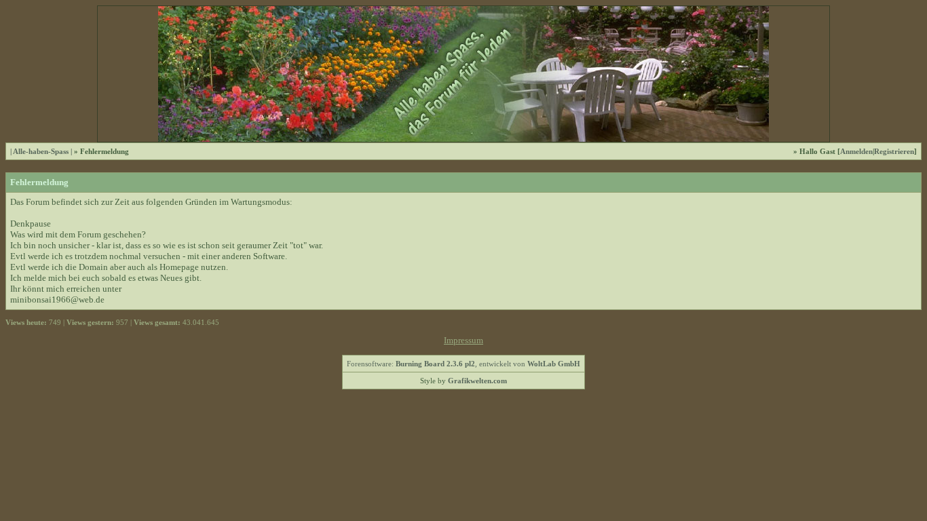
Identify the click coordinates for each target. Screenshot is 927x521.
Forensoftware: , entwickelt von (463, 364)
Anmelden (856, 151)
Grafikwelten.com (477, 381)
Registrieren (894, 151)
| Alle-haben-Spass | (41, 151)
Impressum (463, 340)
